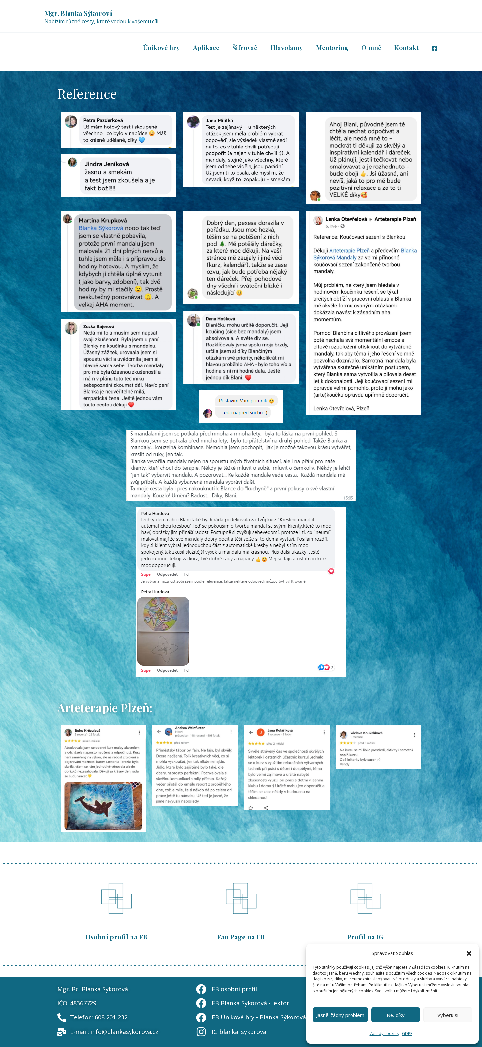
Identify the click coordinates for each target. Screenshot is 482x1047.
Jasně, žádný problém (340, 1015)
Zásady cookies (384, 1033)
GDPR (407, 1033)
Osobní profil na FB (116, 936)
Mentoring (332, 47)
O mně (371, 47)
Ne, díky (396, 1015)
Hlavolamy (287, 47)
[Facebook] (435, 48)
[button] (469, 953)
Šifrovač (244, 47)
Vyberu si (447, 1015)
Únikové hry (161, 47)
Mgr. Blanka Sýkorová (78, 13)
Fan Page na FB (241, 936)
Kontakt (406, 47)
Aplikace (206, 47)
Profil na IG (365, 936)
